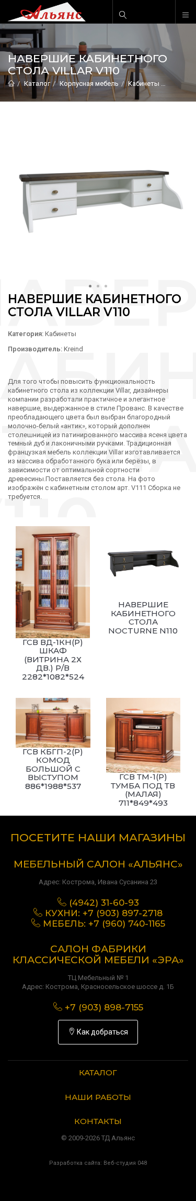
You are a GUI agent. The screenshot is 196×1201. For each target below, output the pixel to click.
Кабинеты (143, 83)
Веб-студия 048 (125, 1163)
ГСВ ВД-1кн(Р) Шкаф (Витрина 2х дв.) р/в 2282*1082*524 (53, 659)
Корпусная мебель (89, 83)
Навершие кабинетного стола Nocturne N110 (143, 617)
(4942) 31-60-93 (104, 902)
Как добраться (101, 1032)
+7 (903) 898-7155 (104, 1007)
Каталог (37, 83)
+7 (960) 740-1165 (126, 923)
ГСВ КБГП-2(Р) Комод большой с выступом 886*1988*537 (52, 769)
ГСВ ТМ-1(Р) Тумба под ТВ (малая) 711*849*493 (143, 790)
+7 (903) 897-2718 (123, 913)
